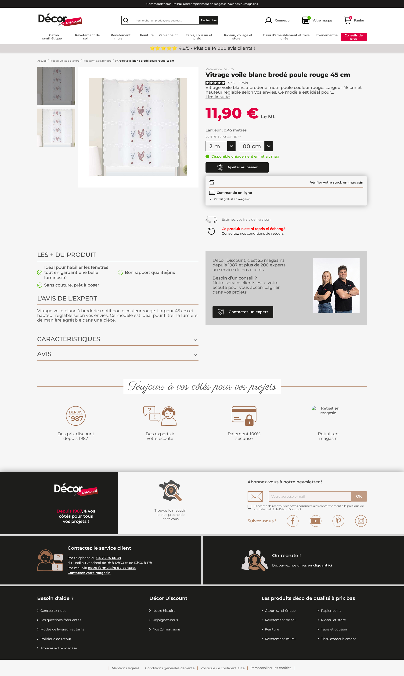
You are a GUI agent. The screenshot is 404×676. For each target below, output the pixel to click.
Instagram (361, 521)
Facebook (293, 521)
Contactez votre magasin (89, 573)
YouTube (315, 521)
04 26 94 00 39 (108, 558)
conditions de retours (265, 233)
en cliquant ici (320, 565)
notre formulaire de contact (112, 568)
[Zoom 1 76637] (56, 128)
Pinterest (338, 521)
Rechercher (209, 20)
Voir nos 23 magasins (243, 4)
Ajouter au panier (242, 167)
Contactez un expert (248, 311)
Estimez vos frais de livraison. (246, 219)
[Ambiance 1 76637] (56, 86)
